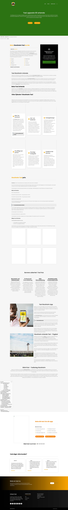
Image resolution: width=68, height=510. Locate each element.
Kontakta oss (27, 498)
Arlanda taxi (18, 84)
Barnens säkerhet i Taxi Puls (5, 400)
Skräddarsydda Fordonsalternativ (7, 404)
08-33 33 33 (41, 444)
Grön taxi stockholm (40, 493)
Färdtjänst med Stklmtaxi (7, 398)
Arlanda (45, 336)
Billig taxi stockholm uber (4, 410)
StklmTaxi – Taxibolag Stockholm (6, 407)
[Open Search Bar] (57, 4)
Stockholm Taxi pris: (4, 399)
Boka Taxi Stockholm (6, 394)
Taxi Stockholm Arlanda (4, 391)
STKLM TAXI (2, 36)
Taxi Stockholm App (38, 315)
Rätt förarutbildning (5, 403)
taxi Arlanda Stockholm (31, 78)
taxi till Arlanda (45, 337)
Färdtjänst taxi (7, 386)
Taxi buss (6, 388)
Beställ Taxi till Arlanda (15, 67)
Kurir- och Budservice (6, 395)
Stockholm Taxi (16, 119)
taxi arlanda (21, 88)
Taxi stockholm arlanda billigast (5, 411)
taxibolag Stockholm (26, 369)
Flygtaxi (6, 384)
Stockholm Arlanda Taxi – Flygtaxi (6, 406)
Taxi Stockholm (31, 53)
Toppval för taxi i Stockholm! (6, 390)
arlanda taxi (7, 36)
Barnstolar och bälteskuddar (6, 401)
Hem (25, 496)
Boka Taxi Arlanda (4, 392)
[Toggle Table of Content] (11, 381)
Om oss (26, 499)
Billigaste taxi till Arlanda (16, 218)
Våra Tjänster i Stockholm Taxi (5, 393)
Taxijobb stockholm (40, 494)
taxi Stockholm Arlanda (36, 75)
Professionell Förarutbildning (7, 402)
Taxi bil (38, 498)
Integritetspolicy (55, 508)
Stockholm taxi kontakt (41, 497)
